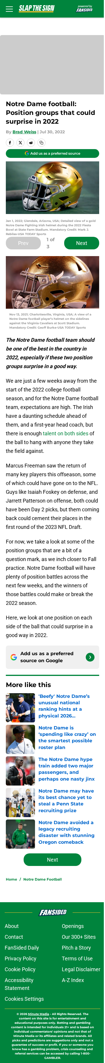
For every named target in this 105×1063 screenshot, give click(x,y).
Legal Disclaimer (81, 969)
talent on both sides (65, 433)
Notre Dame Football (42, 879)
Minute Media (38, 1014)
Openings (73, 926)
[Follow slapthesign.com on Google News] (90, 657)
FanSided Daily (22, 948)
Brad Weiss (24, 131)
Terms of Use (77, 958)
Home (11, 879)
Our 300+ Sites (79, 937)
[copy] (41, 143)
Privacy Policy (20, 958)
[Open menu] (9, 8)
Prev (23, 243)
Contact (14, 937)
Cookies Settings (24, 999)
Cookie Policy (20, 969)
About (12, 926)
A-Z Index (73, 980)
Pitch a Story (76, 948)
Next (81, 243)
